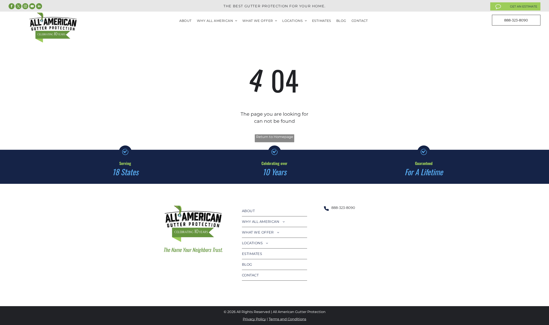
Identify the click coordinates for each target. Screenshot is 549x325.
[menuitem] (185, 20)
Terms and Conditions (287, 319)
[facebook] (12, 6)
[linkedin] (39, 6)
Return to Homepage (274, 137)
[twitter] (18, 6)
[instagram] (25, 6)
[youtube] (32, 6)
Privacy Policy (254, 319)
